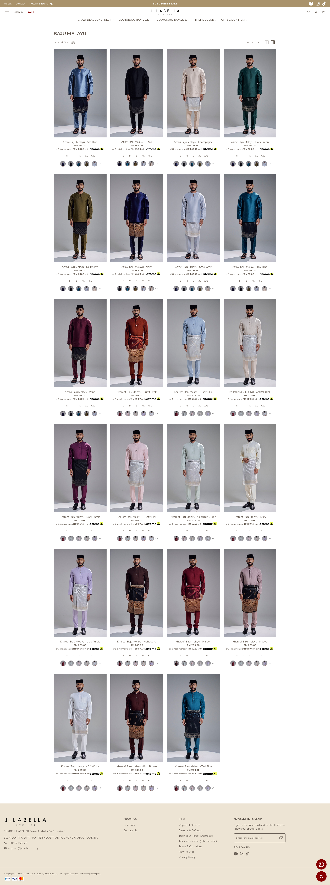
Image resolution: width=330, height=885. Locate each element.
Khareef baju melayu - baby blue (193, 392)
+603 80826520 (17, 843)
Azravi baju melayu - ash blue (80, 142)
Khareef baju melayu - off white (80, 766)
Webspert (95, 873)
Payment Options (189, 825)
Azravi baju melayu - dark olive (80, 267)
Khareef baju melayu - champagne (250, 391)
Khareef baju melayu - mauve (250, 641)
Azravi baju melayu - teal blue (250, 267)
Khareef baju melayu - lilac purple (80, 641)
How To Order (187, 851)
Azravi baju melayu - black (136, 141)
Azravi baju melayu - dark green (250, 142)
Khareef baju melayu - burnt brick (137, 392)
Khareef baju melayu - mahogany (136, 641)
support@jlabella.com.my (23, 848)
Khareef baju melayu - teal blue (193, 766)
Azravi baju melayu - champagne (193, 142)
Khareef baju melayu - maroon (193, 641)
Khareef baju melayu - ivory (250, 516)
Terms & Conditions (190, 846)
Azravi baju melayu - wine (80, 392)
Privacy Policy (187, 857)
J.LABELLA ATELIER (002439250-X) (40, 873)
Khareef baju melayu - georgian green (193, 516)
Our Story (129, 825)
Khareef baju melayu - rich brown (137, 766)
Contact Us (130, 830)
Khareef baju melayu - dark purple (80, 516)
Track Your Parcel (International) (198, 841)
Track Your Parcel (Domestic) (196, 835)
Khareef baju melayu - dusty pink (136, 516)
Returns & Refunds (190, 830)
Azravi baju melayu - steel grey (193, 267)
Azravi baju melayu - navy (137, 267)
